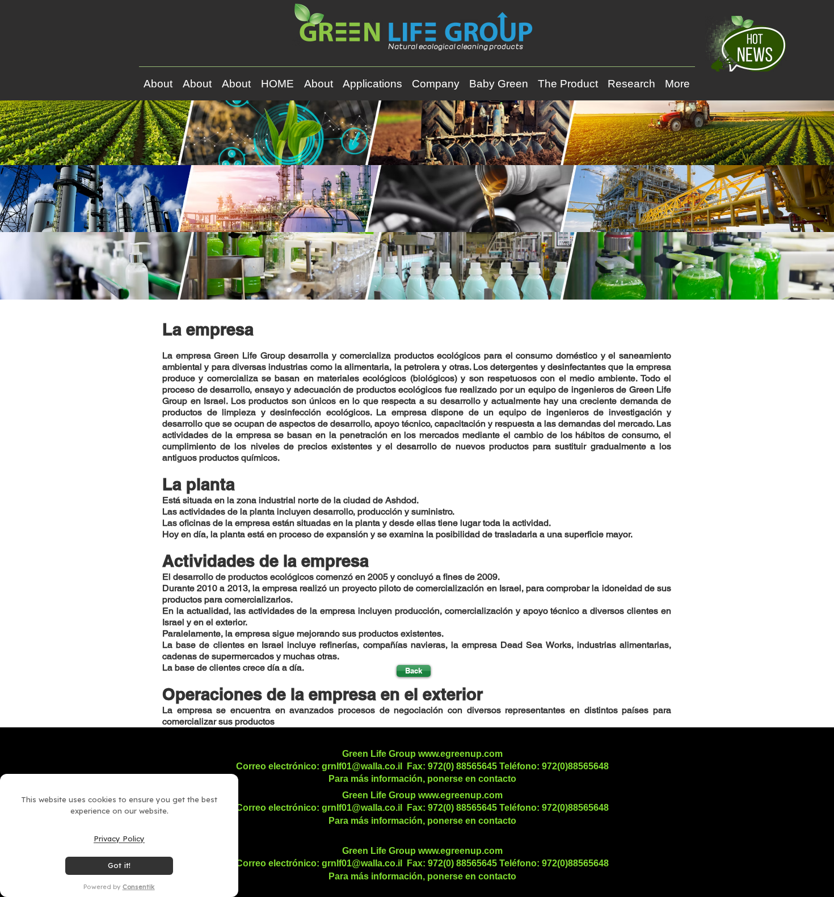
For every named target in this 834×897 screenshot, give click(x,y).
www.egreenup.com (460, 754)
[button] (372, 78)
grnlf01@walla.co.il (362, 766)
